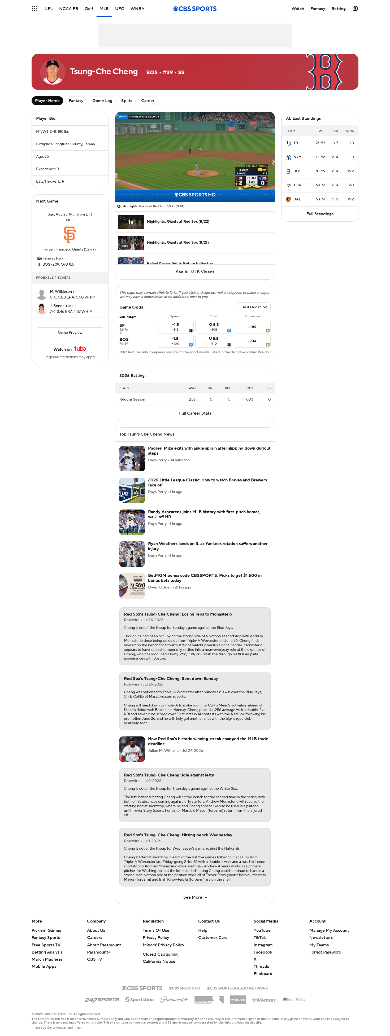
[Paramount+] (174, 998)
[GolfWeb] (294, 999)
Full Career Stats (195, 413)
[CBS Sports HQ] (184, 987)
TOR (297, 185)
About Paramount (104, 945)
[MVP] (238, 997)
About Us (96, 930)
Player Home (47, 100)
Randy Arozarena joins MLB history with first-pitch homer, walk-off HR (204, 514)
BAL (297, 199)
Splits (126, 100)
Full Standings (319, 214)
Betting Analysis (47, 952)
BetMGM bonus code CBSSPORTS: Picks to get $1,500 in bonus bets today (205, 578)
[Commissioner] (209, 997)
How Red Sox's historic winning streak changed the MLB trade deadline (208, 741)
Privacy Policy (156, 937)
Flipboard (263, 973)
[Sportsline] (139, 999)
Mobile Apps (44, 966)
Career (147, 100)
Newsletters (321, 937)
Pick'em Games (46, 930)
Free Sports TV (46, 945)
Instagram (263, 945)
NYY (297, 157)
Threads (261, 966)
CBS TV (94, 959)
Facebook (263, 952)
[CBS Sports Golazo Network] (237, 987)
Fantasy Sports (46, 937)
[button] (34, 8)
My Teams (319, 945)
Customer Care (213, 937)
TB (295, 143)
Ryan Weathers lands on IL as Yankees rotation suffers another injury (208, 546)
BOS (297, 171)
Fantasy (76, 100)
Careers (94, 937)
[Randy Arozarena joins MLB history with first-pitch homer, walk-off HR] (132, 522)
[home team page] (70, 234)
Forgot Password (325, 952)
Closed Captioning (161, 954)
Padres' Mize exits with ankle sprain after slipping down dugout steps (209, 451)
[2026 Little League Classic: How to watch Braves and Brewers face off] (132, 490)
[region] (195, 157)
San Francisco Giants (66, 249)
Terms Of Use (156, 930)
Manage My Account (329, 930)
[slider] (195, 186)
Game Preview (70, 332)
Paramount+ (98, 952)
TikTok (260, 937)
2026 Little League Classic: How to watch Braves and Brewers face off (207, 482)
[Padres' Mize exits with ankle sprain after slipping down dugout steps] (132, 458)
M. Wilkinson (61, 291)
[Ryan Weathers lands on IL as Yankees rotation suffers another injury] (132, 554)
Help (202, 930)
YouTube (262, 930)
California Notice (159, 961)
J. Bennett (59, 306)
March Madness (47, 959)
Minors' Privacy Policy (163, 945)
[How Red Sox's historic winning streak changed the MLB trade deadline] (132, 749)
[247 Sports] (102, 998)
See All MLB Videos (195, 272)
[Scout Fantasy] (264, 999)
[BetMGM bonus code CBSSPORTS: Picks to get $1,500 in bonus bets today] (132, 586)
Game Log (102, 100)
